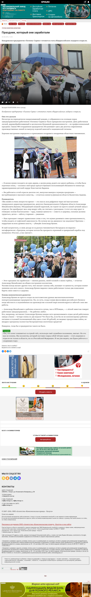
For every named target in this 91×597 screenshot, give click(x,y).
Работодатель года (58, 23)
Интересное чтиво (71, 23)
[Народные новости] (85, 2)
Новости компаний (9, 459)
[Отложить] (13, 102)
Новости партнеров (48, 559)
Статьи (24, 20)
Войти (88, 2)
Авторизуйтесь (45, 439)
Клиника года (46, 23)
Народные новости (14, 20)
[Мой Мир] (8, 351)
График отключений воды (34, 23)
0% (9, 386)
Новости (4, 20)
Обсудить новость (45, 392)
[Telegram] (10, 351)
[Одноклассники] (5, 351)
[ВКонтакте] (3, 351)
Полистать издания (8, 514)
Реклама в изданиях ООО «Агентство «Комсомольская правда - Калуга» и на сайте (36, 524)
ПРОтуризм (21, 23)
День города (12, 23)
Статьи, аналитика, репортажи (11, 28)
